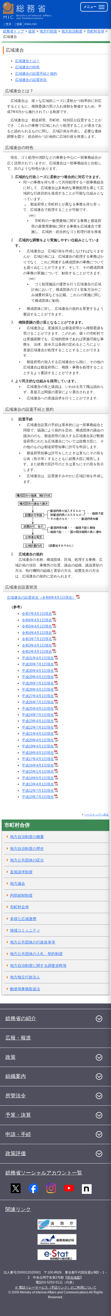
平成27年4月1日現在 (38, 696)
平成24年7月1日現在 (38, 715)
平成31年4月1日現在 (38, 658)
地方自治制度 (71, 31)
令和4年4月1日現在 (37, 633)
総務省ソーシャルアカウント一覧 (43, 1173)
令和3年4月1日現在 (37, 645)
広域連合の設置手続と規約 (36, 74)
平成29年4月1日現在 (38, 677)
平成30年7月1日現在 (38, 664)
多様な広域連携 (23, 919)
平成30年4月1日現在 (38, 671)
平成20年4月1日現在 (38, 740)
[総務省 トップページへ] (27, 10)
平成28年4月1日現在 (38, 689)
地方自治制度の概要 (27, 837)
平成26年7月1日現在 (38, 702)
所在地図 (73, 1277)
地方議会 (17, 883)
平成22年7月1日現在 (38, 727)
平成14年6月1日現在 (38, 778)
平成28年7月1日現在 (38, 683)
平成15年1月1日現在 (38, 771)
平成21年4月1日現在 (38, 734)
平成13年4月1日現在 (38, 784)
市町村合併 (95, 31)
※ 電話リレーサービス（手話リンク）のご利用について (55, 1287)
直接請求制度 (21, 872)
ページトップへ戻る (96, 814)
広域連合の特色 (27, 67)
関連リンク (18, 1209)
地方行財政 (48, 31)
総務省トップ (13, 31)
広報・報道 (18, 1038)
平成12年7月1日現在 (38, 791)
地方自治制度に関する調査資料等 (38, 965)
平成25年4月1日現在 (38, 709)
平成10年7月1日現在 (38, 797)
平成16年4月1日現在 (38, 765)
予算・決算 (18, 1115)
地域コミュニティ (25, 930)
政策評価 (15, 1153)
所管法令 (15, 1095)
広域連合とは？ (27, 61)
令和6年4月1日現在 (37, 620)
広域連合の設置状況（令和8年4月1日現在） (41, 597)
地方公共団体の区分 (27, 860)
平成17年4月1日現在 (38, 759)
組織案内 (15, 1076)
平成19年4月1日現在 (38, 746)
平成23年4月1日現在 (38, 721)
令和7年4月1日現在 (37, 614)
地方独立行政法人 (25, 977)
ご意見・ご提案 (12, 24)
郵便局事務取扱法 (25, 989)
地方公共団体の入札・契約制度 (36, 954)
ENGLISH (31, 24)
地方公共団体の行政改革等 (32, 942)
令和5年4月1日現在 (37, 626)
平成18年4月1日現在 (38, 753)
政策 (31, 31)
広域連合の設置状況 (31, 80)
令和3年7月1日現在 (37, 639)
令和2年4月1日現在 (37, 652)
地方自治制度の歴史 (27, 848)
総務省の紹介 (20, 1018)
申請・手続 (18, 1134)
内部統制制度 (21, 895)
